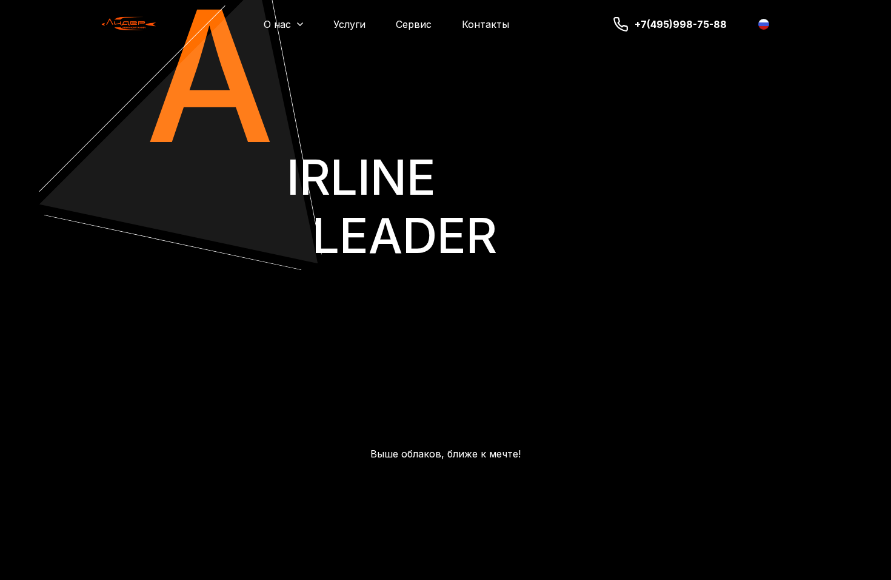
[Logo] (129, 24)
